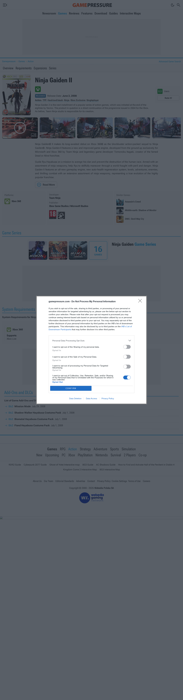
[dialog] (91, 350)
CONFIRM (71, 388)
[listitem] (91, 340)
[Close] (141, 301)
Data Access (91, 398)
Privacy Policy (108, 398)
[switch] (127, 347)
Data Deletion (75, 398)
